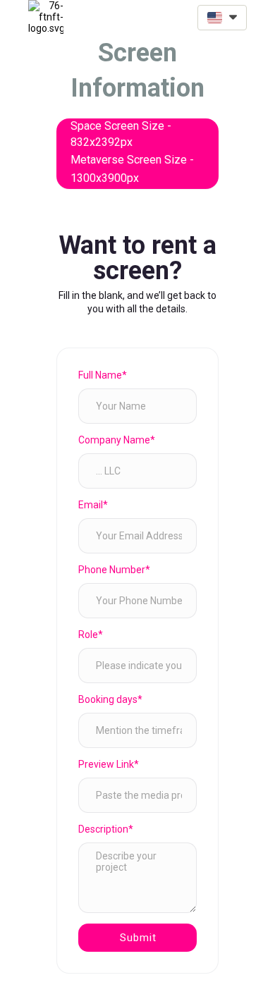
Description (105, 829)
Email (93, 504)
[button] (222, 17)
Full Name (102, 375)
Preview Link (108, 764)
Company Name (116, 440)
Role (90, 634)
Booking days (110, 699)
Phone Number (114, 569)
